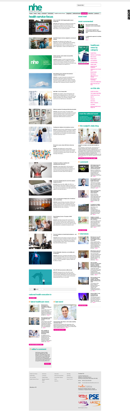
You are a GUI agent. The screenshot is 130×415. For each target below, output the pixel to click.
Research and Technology (94, 79)
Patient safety (94, 58)
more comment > (82, 230)
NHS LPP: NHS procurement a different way (62, 270)
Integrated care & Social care (96, 70)
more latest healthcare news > (36, 344)
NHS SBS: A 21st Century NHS (60, 91)
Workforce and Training (96, 54)
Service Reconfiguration (96, 81)
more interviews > (83, 305)
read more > (47, 363)
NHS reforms (93, 56)
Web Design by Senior (82, 407)
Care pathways (94, 60)
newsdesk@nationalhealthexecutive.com (90, 382)
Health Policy (93, 53)
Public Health (93, 64)
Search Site (81, 5)
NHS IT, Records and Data (95, 84)
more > (48, 315)
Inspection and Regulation (94, 67)
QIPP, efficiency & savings (94, 76)
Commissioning (94, 62)
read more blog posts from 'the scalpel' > (87, 158)
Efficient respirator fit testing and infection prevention (64, 109)
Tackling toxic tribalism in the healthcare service (63, 127)
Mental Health (93, 72)
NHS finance (93, 74)
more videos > (33, 298)
